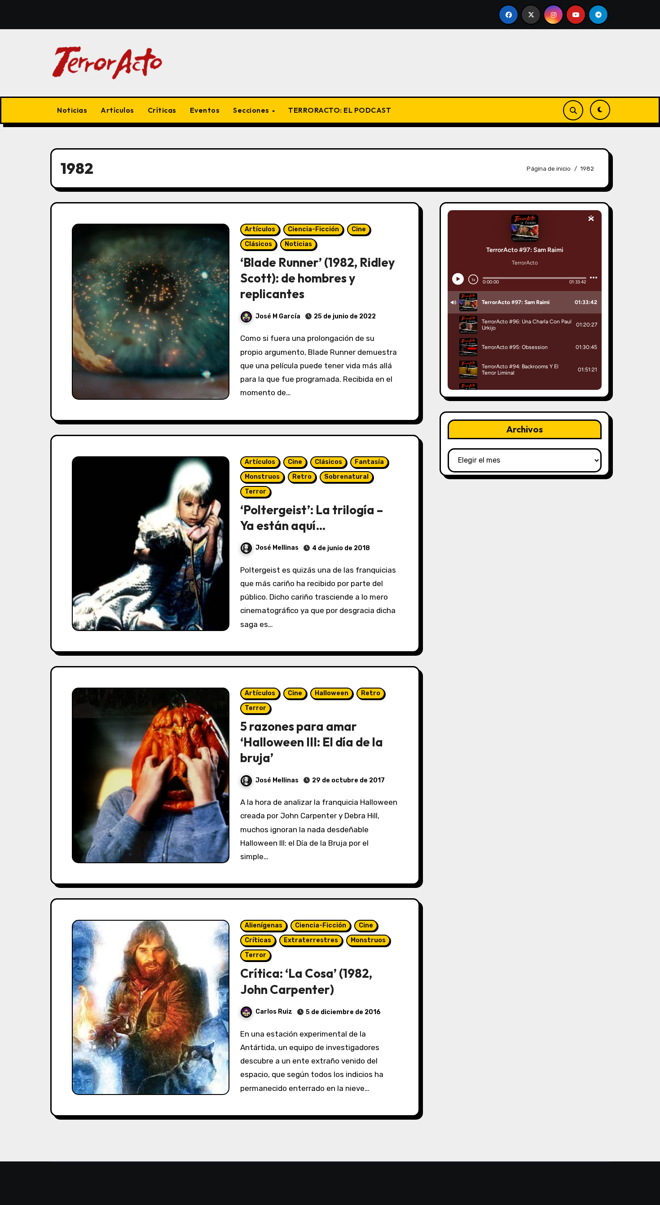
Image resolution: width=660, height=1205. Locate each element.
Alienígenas (263, 925)
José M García (277, 316)
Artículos (117, 110)
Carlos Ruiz (273, 1011)
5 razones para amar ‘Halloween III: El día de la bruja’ (311, 742)
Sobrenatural (346, 477)
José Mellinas (277, 548)
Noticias (72, 110)
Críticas (162, 110)
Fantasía (369, 462)
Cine (359, 229)
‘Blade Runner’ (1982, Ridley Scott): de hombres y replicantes (317, 278)
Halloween (331, 693)
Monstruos (262, 477)
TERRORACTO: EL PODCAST (339, 110)
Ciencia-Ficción (313, 229)
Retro (302, 477)
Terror (255, 491)
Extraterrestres (311, 940)
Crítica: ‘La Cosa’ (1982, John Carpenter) (306, 981)
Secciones (252, 110)
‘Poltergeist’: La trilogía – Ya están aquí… (311, 517)
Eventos (205, 110)
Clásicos (258, 244)
